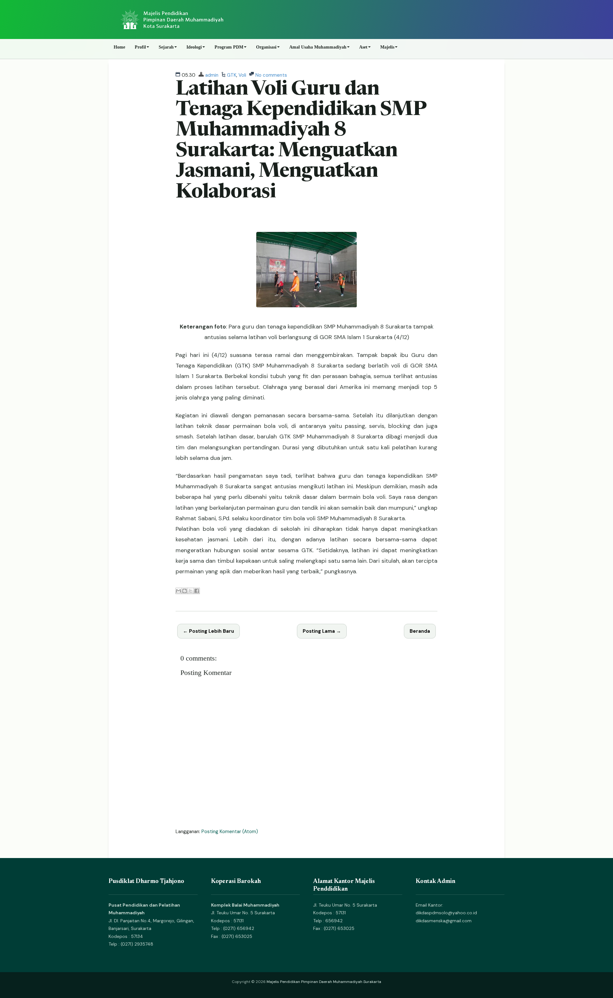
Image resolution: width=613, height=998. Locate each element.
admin (211, 75)
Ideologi (194, 47)
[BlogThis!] (184, 591)
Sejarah (166, 47)
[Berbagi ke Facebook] (196, 591)
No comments (271, 75)
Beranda (420, 631)
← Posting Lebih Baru (208, 631)
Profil (140, 47)
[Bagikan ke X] (190, 591)
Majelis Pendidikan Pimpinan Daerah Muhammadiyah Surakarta (324, 981)
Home (119, 47)
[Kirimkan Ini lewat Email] (178, 591)
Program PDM (229, 47)
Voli (242, 75)
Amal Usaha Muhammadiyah (317, 47)
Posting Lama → (322, 631)
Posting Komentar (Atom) (229, 831)
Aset (363, 47)
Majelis (387, 47)
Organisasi (266, 47)
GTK (231, 75)
